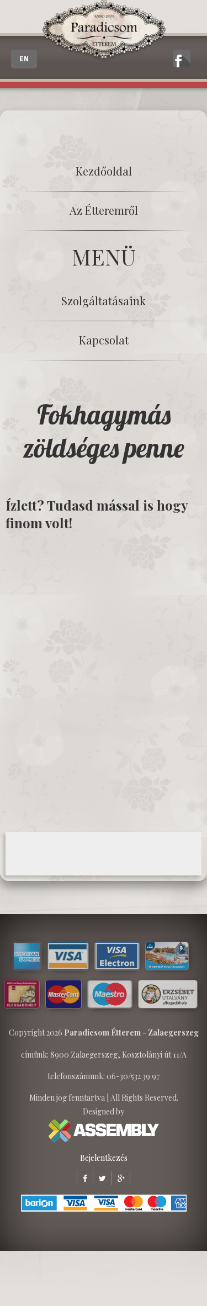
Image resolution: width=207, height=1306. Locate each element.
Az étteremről (104, 210)
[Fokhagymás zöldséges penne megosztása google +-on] (118, 1178)
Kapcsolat (104, 339)
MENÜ (104, 256)
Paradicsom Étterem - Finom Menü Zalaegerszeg (103, 31)
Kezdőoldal (104, 170)
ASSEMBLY (104, 1130)
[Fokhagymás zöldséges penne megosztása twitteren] (99, 1178)
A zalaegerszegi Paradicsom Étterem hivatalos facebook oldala (181, 58)
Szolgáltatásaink (103, 300)
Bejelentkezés (104, 1158)
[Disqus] (103, 681)
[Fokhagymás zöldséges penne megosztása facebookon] (82, 1178)
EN (24, 59)
